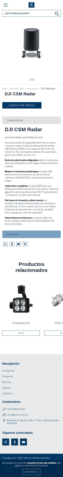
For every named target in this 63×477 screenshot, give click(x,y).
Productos (7, 376)
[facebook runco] (14, 442)
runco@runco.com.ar (17, 414)
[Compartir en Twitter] (18, 245)
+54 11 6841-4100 (16, 409)
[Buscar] (56, 13)
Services (6, 382)
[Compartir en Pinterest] (25, 245)
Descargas (12, 234)
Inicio (4, 88)
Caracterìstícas (15, 120)
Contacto (7, 393)
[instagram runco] (5, 442)
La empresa (8, 370)
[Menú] (5, 5)
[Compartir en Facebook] (12, 245)
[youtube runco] (23, 442)
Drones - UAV (17, 88)
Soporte (6, 387)
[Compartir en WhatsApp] (5, 244)
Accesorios (32, 88)
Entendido (31, 472)
